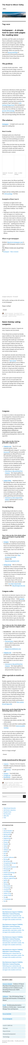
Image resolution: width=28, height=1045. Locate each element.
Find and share (9, 641)
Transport (6, 889)
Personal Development (10, 867)
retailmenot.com (16, 786)
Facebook (6, 840)
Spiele (5, 882)
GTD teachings (8, 193)
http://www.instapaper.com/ (15, 242)
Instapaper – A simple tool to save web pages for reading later (13, 32)
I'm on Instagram (7, 1018)
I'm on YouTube (7, 1014)
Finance (6, 842)
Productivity (7, 874)
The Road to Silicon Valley (13, 5)
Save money (13, 360)
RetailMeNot (7, 777)
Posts (5, 909)
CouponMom (7, 769)
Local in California (9, 857)
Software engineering (9, 878)
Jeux (5, 853)
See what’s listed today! (14, 583)
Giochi (5, 848)
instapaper (11, 314)
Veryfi (4, 1005)
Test (5, 817)
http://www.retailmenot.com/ (13, 649)
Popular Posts (7, 812)
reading (18, 314)
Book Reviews (7, 832)
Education (6, 836)
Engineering (7, 838)
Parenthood (7, 865)
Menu (4, 8)
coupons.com (5, 785)
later (15, 314)
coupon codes (11, 784)
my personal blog (12, 52)
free (10, 785)
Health (5, 851)
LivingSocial (7, 775)
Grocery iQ (6, 452)
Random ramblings (9, 876)
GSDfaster (6, 849)
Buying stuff (4, 784)
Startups (6, 884)
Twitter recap (7, 893)
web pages (4, 316)
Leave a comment (12, 316)
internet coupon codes (7, 786)
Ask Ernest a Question (10, 810)
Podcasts (6, 870)
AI (4, 829)
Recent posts (7, 814)
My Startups (7, 861)
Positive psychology (9, 872)
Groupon (6, 773)
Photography (7, 868)
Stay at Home (7, 886)
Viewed (10, 909)
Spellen (6, 880)
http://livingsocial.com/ (18, 585)
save (21, 314)
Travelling (6, 891)
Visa (5, 897)
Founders (6, 844)
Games (5, 846)
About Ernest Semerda (10, 808)
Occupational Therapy (10, 863)
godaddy (22, 599)
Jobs (5, 855)
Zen (5, 901)
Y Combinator (7, 899)
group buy (13, 785)
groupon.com (19, 785)
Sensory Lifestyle (7, 984)
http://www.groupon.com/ (12, 561)
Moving (6, 859)
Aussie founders (8, 830)
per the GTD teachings (8, 110)
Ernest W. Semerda (8, 313)
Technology (4, 314)
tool (23, 314)
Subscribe (6, 815)
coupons (17, 784)
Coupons (6, 764)
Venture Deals (7, 895)
